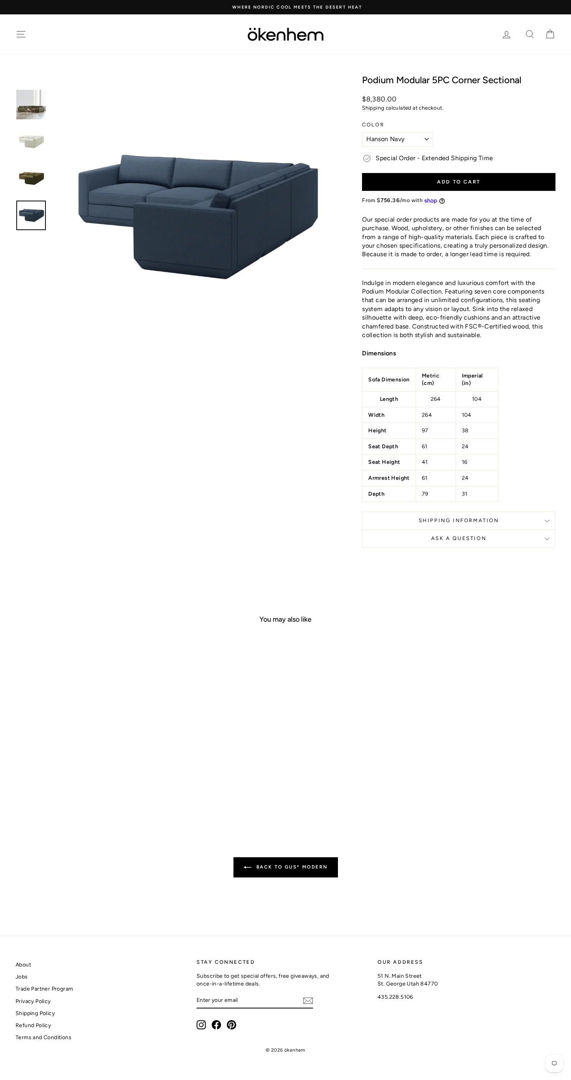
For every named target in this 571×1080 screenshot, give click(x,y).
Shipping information (459, 520)
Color (373, 125)
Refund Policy (33, 1025)
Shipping (373, 108)
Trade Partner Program (44, 989)
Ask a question (458, 538)
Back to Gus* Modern (291, 867)
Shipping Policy (35, 1013)
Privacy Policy (33, 1001)
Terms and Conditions (43, 1037)
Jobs (22, 976)
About (23, 964)
